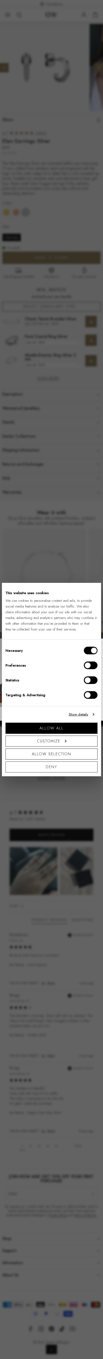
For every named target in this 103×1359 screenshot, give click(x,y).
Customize (48, 741)
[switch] (90, 665)
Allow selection (51, 753)
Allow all (51, 728)
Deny (51, 766)
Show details (78, 714)
